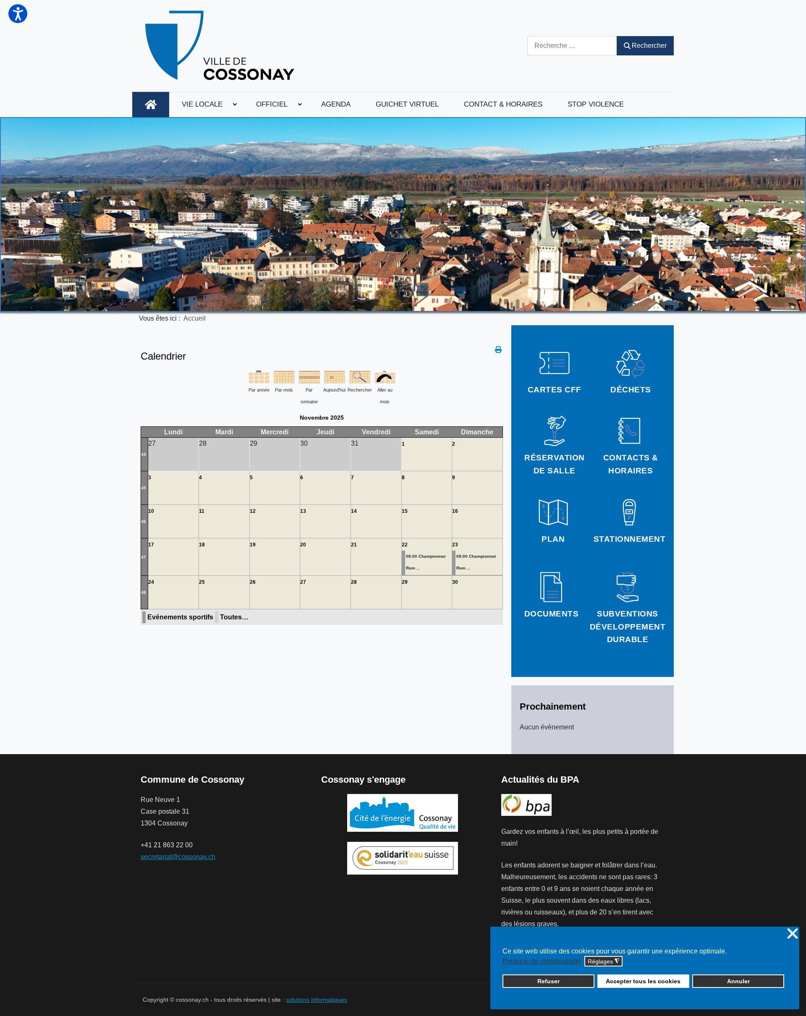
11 (201, 511)
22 (405, 545)
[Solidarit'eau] (402, 857)
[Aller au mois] (384, 376)
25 (202, 582)
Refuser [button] (548, 981)
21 (354, 545)
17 (151, 545)
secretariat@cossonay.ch (178, 856)
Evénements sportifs (180, 617)
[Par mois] (284, 376)
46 (143, 521)
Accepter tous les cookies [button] (643, 981)
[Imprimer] (499, 349)
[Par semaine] (309, 376)
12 (253, 511)
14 (354, 511)
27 (303, 582)
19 (253, 545)
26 (253, 582)
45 (143, 488)
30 (455, 582)
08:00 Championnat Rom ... (425, 562)
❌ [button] (792, 934)
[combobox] (572, 45)
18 (202, 545)
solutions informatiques (316, 999)
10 (151, 511)
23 (455, 545)
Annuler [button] (738, 981)
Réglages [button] (604, 961)
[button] (17, 13)
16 (455, 511)
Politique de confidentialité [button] (541, 961)
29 (405, 582)
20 (303, 545)
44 (143, 454)
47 (143, 557)
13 (303, 511)
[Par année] (259, 376)
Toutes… (234, 617)
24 (151, 582)
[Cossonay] (221, 45)
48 (143, 592)
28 (354, 582)
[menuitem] (150, 104)
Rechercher (649, 45)
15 (405, 511)
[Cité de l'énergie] (403, 813)
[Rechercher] (359, 376)
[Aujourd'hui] (334, 376)
